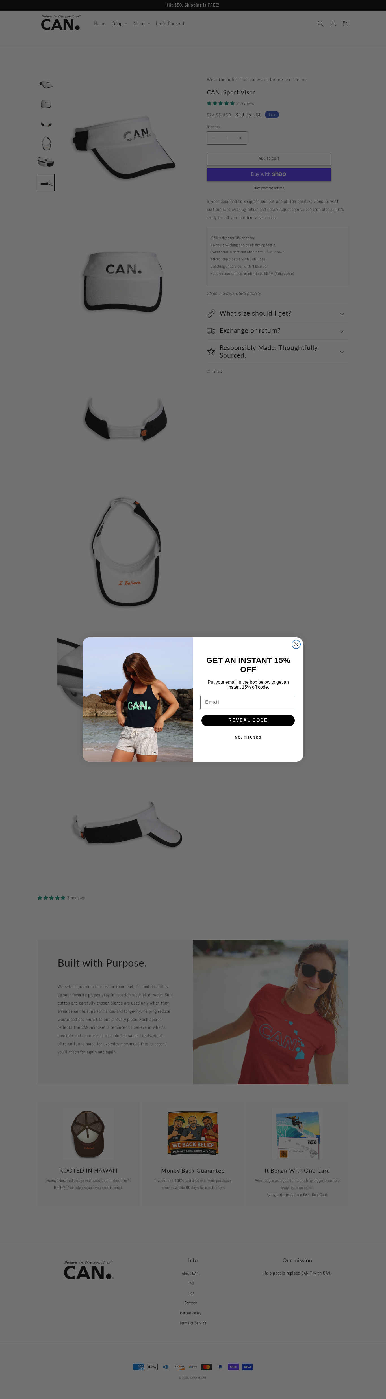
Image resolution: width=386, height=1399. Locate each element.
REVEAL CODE (248, 720)
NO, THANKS (248, 737)
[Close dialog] (296, 644)
